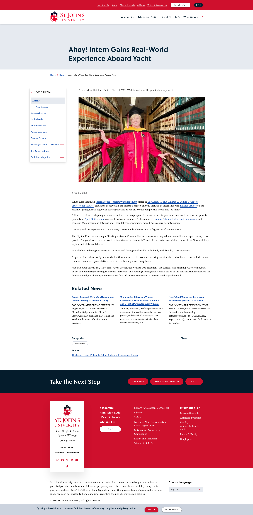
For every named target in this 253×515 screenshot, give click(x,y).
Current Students (189, 413)
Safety (137, 417)
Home (53, 74)
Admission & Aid (147, 17)
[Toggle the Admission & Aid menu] (147, 20)
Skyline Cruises (188, 205)
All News (36, 100)
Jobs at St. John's (143, 443)
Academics (127, 17)
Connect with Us (67, 447)
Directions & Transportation (67, 452)
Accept (151, 509)
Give (198, 5)
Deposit (194, 381)
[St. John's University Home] (67, 16)
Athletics (141, 5)
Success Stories (38, 112)
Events (114, 5)
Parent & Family (189, 434)
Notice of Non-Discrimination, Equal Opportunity (150, 423)
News (61, 74)
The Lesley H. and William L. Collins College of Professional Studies (105, 355)
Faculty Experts (38, 138)
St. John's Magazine (40, 157)
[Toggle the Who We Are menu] (190, 20)
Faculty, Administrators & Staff (189, 426)
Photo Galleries (38, 125)
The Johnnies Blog (40, 150)
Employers (185, 439)
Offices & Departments (157, 5)
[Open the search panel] (202, 19)
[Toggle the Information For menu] (182, 8)
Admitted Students (190, 417)
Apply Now (138, 381)
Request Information (167, 381)
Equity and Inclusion (145, 438)
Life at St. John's (170, 17)
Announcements (39, 131)
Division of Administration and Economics (174, 219)
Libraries (138, 412)
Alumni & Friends (127, 5)
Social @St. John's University (45, 144)
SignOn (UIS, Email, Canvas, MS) (152, 408)
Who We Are (190, 17)
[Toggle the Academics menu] (127, 20)
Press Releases (42, 106)
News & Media (103, 5)
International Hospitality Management (116, 201)
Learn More (171, 509)
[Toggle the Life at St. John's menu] (170, 20)
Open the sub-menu (62, 101)
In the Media (37, 119)
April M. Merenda (94, 219)
